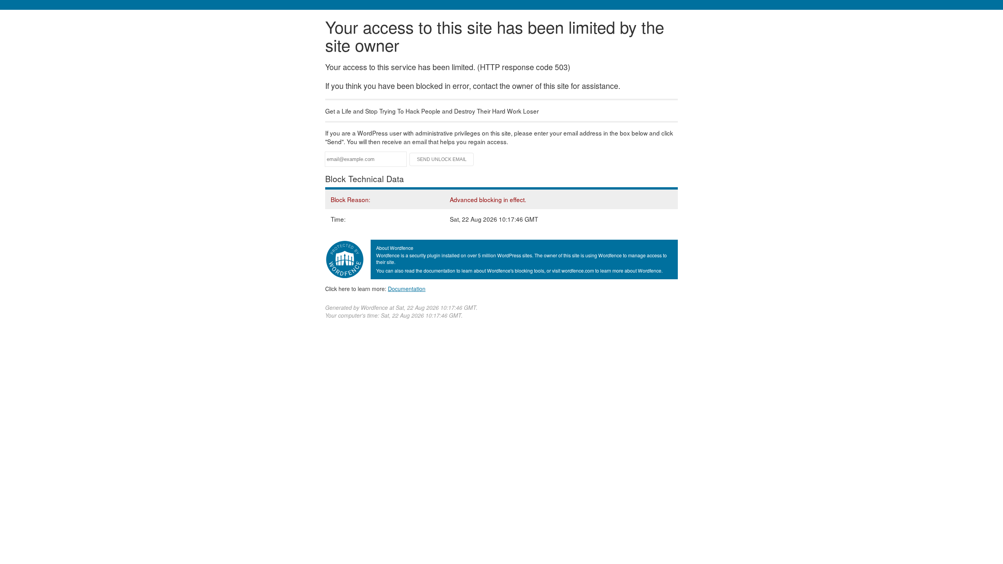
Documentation (406, 289)
